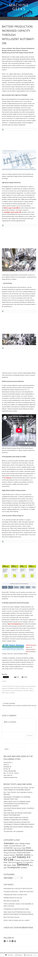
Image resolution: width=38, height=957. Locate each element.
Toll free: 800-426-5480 (10, 771)
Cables (17, 843)
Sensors (23, 864)
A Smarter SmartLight (8, 703)
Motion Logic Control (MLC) (12, 208)
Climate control (24, 843)
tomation (25, 690)
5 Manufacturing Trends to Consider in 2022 (15, 894)
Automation (10, 686)
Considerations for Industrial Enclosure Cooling (16, 909)
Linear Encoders (25, 860)
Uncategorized (13, 867)
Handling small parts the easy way (13, 897)
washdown (24, 867)
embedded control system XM (12, 212)
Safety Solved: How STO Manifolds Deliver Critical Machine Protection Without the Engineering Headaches (17, 804)
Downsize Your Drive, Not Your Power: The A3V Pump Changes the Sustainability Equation (19, 789)
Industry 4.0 (23, 857)
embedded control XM (14, 688)
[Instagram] (10, 941)
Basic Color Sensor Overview (11, 917)
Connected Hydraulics (15, 845)
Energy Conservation (19, 686)
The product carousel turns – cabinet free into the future (18, 891)
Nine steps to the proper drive (11, 900)
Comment (30, 735)
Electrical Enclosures (24, 850)
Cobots (6, 845)
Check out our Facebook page (18, 927)
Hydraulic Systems (23, 855)
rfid (5, 865)
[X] (7, 941)
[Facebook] (5, 941)
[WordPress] (15, 941)
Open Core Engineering (14, 624)
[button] (10, 339)
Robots (9, 865)
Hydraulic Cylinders (9, 855)
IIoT (14, 857)
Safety (14, 865)
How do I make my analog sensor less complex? (17, 920)
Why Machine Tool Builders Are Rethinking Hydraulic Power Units (17, 798)
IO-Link (9, 859)
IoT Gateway (7, 477)
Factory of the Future (23, 852)
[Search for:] (34, 18)
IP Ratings (17, 860)
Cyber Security (17, 848)
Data (23, 848)
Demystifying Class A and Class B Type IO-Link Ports (18, 888)
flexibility (23, 688)
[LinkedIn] (12, 941)
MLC (27, 688)
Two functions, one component (13, 831)
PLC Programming (28, 862)
